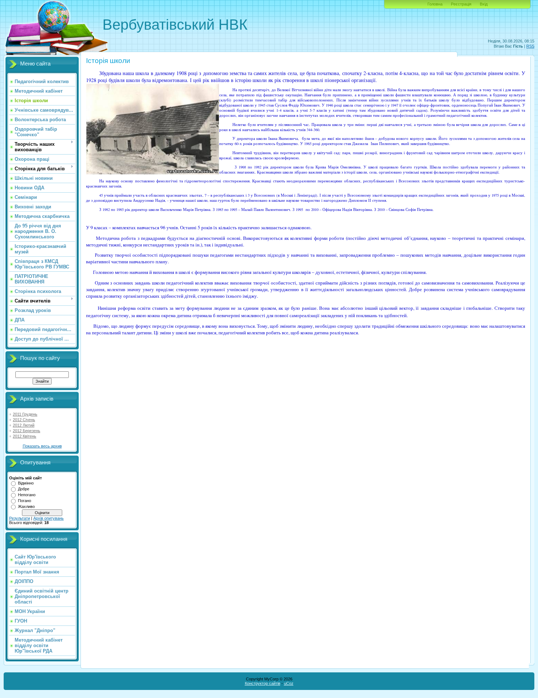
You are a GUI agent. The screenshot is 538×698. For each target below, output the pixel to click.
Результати (19, 518)
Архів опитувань (48, 518)
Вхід (483, 4)
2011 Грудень (25, 414)
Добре (23, 489)
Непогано (27, 495)
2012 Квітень (24, 436)
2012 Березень (26, 430)
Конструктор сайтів (262, 683)
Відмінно (26, 483)
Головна (434, 4)
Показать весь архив (42, 446)
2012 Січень (24, 419)
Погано (24, 500)
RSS (530, 46)
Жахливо (26, 506)
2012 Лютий (23, 425)
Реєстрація (461, 4)
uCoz (289, 683)
